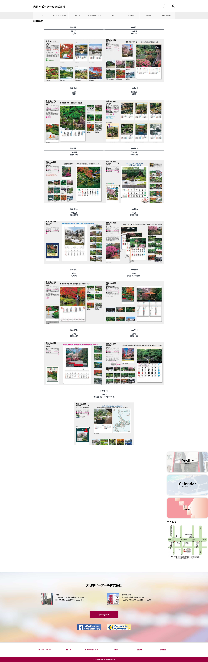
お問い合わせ (166, 16)
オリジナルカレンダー (95, 16)
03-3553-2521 (64, 600)
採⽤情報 (148, 16)
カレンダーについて (59, 16)
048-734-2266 (130, 600)
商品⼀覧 (77, 16)
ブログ (113, 16)
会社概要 (131, 16)
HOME (42, 16)
